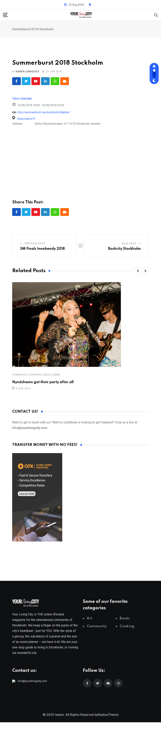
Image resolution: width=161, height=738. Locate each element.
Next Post (129, 243)
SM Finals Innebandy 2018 (42, 249)
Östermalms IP (26, 118)
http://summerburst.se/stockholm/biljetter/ (43, 112)
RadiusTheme (108, 715)
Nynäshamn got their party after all (43, 382)
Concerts (35, 374)
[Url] (14, 111)
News (56, 374)
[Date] (14, 104)
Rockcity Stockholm (124, 249)
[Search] (156, 15)
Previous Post (35, 243)
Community (19, 374)
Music (48, 374)
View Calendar (22, 98)
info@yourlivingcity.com (32, 681)
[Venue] (14, 118)
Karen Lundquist (27, 71)
